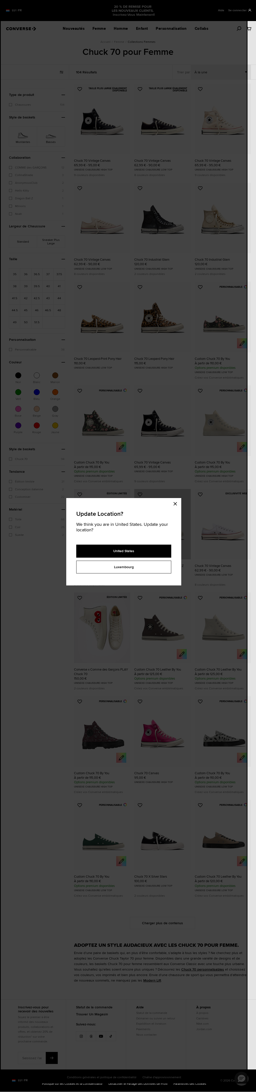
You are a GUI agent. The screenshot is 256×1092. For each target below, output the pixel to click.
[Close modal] (176, 503)
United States (123, 550)
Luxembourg (124, 566)
